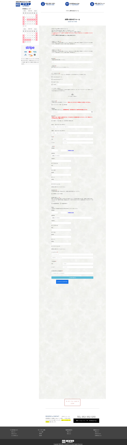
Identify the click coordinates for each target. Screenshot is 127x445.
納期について (69, 431)
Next (35, 10)
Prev (25, 10)
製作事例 (40, 433)
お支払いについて (14, 433)
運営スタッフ (97, 431)
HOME (67, 10)
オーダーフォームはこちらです (72, 402)
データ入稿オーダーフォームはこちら (116, 209)
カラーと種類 (41, 431)
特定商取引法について (98, 435)
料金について (13, 431)
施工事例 (40, 435)
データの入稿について (14, 435)
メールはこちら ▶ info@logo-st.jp (87, 420)
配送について (69, 433)
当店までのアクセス (98, 433)
